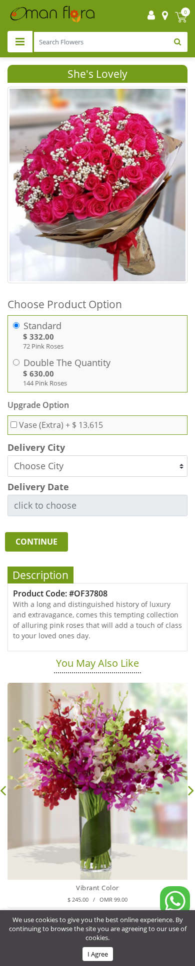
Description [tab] (40, 575)
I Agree (98, 954)
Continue (37, 541)
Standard (43, 326)
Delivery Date (38, 487)
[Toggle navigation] (20, 41)
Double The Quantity (67, 363)
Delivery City (36, 447)
